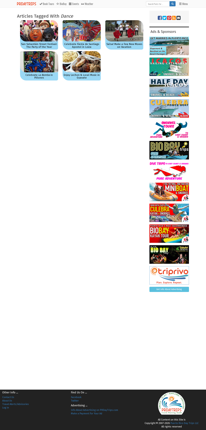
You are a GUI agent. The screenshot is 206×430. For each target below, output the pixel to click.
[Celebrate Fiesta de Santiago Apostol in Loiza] (82, 30)
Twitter (75, 400)
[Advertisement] (169, 339)
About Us (7, 400)
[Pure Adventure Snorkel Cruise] (169, 129)
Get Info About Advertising (169, 289)
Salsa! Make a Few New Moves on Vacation (124, 46)
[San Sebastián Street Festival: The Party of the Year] (39, 30)
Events (75, 4)
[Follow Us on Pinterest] (169, 18)
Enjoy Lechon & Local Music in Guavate (82, 76)
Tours (48, 4)
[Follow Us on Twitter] (164, 18)
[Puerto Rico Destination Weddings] (169, 46)
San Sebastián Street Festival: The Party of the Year (39, 46)
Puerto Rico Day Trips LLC (184, 423)
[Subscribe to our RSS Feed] (174, 18)
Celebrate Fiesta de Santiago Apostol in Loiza (81, 46)
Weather (88, 4)
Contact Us (8, 397)
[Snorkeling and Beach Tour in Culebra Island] (169, 108)
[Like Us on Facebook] (160, 18)
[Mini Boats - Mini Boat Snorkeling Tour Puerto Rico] (169, 192)
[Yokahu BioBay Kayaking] (169, 254)
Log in (5, 407)
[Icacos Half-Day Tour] (169, 87)
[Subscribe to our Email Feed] (178, 18)
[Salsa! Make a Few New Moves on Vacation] (124, 30)
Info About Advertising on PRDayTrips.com (94, 410)
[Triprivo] (169, 275)
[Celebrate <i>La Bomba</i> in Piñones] (39, 61)
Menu (185, 4)
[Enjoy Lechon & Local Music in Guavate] (82, 61)
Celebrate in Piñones (39, 76)
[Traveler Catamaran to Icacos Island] (169, 67)
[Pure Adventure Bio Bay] (169, 150)
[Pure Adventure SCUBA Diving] (169, 171)
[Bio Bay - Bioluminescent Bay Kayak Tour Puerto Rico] (169, 233)
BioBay (63, 4)
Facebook (76, 397)
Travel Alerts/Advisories (15, 404)
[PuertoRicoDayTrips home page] (172, 403)
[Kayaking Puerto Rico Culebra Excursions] (169, 213)
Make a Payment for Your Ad (86, 413)
